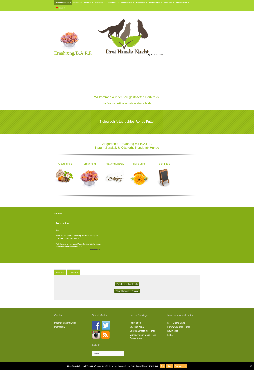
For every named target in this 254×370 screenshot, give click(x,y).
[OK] (250, 366)
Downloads (172, 331)
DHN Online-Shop (176, 323)
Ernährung (99, 3)
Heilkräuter (140, 3)
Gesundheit (112, 3)
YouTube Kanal (137, 327)
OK (162, 366)
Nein (169, 366)
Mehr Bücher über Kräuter (127, 291)
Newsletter (77, 3)
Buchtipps (168, 3)
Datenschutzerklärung (65, 323)
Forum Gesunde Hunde (178, 327)
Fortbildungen (154, 3)
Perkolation (62, 223)
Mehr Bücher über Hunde (127, 284)
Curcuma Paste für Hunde (142, 331)
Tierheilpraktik (126, 3)
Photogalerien (181, 3)
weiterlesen (94, 250)
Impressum (59, 327)
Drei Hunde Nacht (62, 3)
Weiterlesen (180, 366)
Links (170, 335)
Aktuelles (87, 3)
